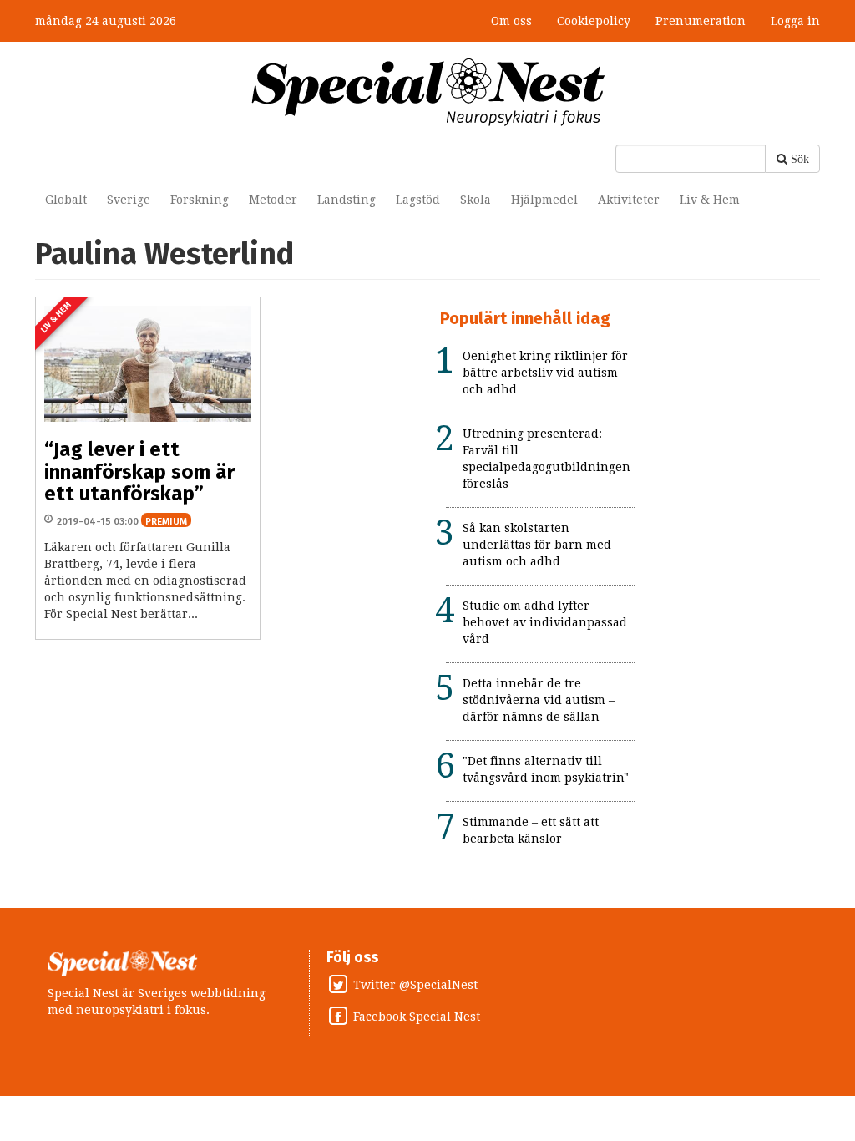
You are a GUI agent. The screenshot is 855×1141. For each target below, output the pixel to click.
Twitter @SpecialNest (415, 985)
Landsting (346, 199)
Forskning (199, 199)
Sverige (128, 199)
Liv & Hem (710, 199)
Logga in (795, 21)
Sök (800, 159)
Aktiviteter (629, 199)
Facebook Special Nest (416, 1017)
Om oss (511, 21)
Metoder (273, 199)
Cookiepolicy (593, 21)
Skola (475, 199)
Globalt (66, 199)
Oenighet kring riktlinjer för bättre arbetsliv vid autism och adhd (545, 372)
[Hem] (428, 91)
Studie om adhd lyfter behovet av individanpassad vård (545, 622)
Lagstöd (418, 199)
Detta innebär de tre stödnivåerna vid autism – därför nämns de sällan (539, 700)
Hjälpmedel (544, 199)
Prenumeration (700, 21)
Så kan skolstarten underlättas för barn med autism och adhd (537, 544)
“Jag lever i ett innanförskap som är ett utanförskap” (139, 471)
